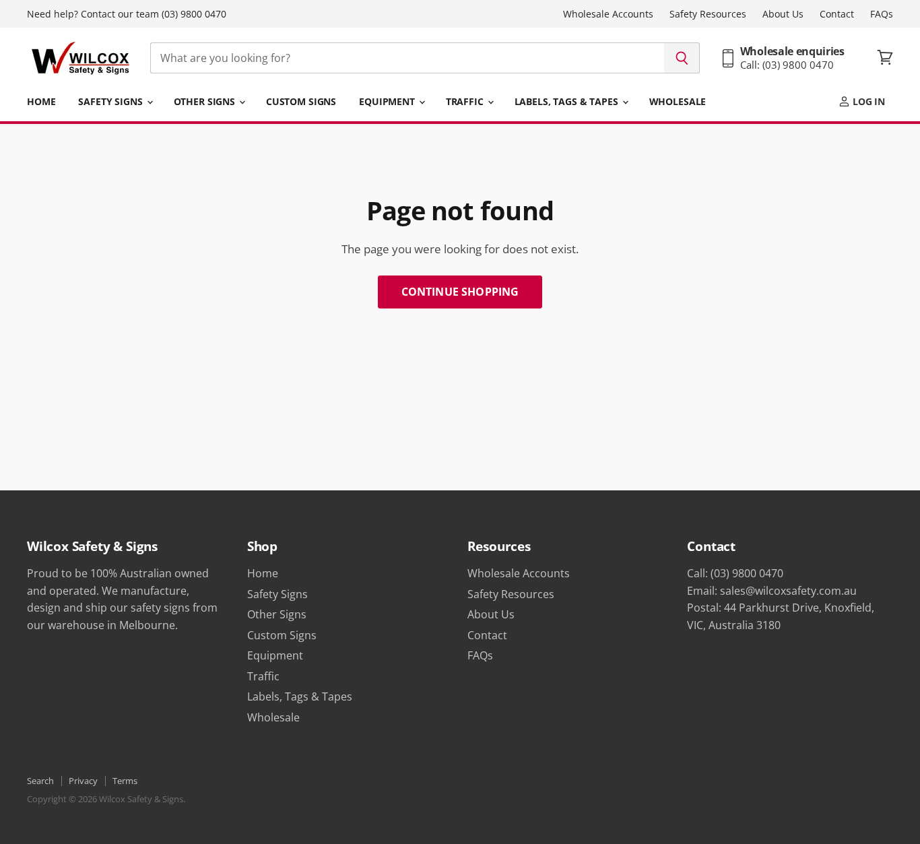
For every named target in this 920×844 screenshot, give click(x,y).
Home (41, 101)
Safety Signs (111, 101)
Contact (837, 14)
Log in (867, 101)
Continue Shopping (460, 291)
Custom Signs (301, 101)
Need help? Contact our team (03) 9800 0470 (126, 14)
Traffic (466, 101)
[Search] (682, 57)
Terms (124, 781)
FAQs (881, 14)
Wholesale (678, 101)
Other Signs (206, 101)
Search (40, 781)
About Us (782, 14)
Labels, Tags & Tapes (568, 101)
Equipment (388, 101)
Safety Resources (707, 14)
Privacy (83, 781)
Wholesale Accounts (608, 14)
